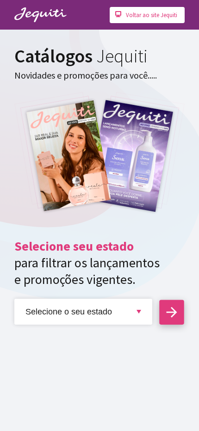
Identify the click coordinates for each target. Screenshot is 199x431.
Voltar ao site (151, 15)
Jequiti (40, 14)
